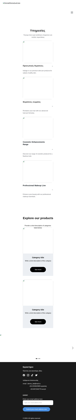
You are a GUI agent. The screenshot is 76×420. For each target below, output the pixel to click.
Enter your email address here (33, 399)
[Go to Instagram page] (28, 375)
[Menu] (72, 12)
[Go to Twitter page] (36, 375)
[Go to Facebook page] (24, 375)
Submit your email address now (36, 409)
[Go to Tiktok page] (32, 375)
